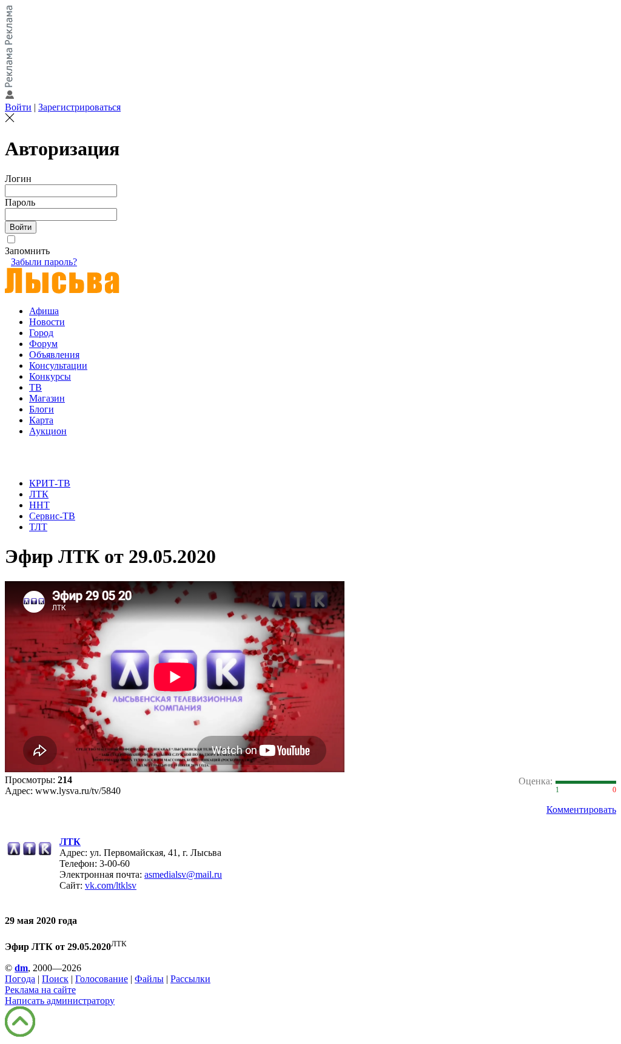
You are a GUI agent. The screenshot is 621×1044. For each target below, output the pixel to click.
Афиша (44, 311)
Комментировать (581, 809)
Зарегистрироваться (79, 107)
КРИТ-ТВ (49, 483)
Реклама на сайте (40, 990)
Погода (20, 979)
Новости (47, 322)
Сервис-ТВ (52, 516)
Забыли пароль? (44, 262)
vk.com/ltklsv (110, 885)
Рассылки (190, 979)
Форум (43, 343)
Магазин (47, 398)
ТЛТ (38, 527)
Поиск (55, 979)
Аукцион (48, 431)
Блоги (41, 409)
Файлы (149, 979)
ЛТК (39, 494)
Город (41, 333)
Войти (18, 107)
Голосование (101, 979)
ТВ (35, 387)
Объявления (54, 354)
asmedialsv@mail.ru (183, 874)
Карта (41, 420)
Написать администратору (60, 1000)
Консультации (58, 365)
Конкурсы (50, 376)
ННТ (39, 505)
